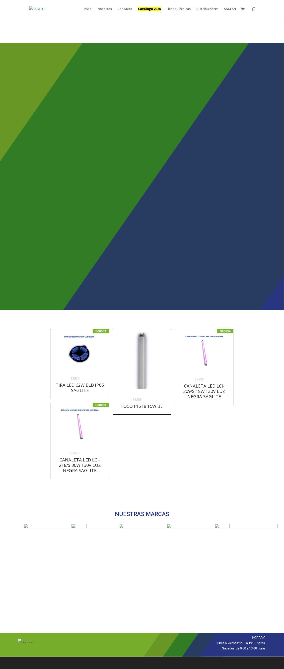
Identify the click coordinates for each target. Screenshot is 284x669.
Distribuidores (207, 9)
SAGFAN (230, 9)
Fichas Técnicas (179, 9)
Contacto (125, 9)
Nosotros (104, 9)
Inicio (87, 9)
